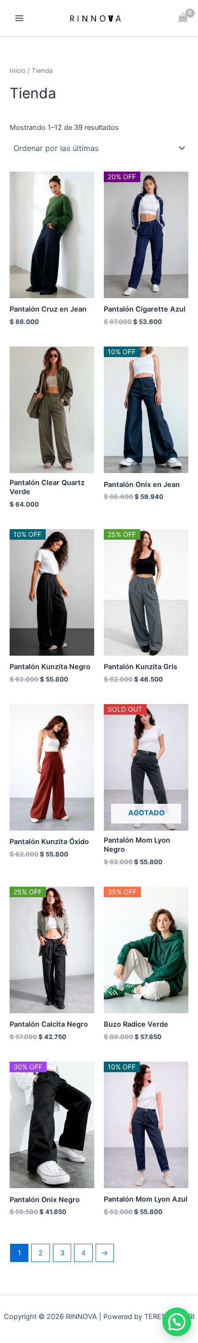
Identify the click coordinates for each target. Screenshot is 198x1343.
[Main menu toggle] (19, 18)
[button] (176, 1322)
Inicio (17, 70)
